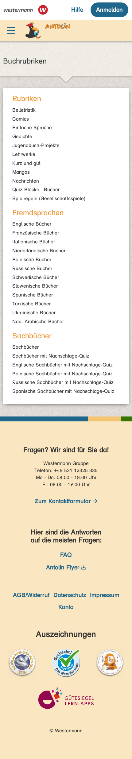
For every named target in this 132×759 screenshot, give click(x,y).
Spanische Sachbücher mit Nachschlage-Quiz (63, 391)
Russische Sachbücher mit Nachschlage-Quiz (63, 382)
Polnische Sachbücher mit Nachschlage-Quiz (62, 374)
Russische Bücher (32, 268)
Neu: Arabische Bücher (38, 321)
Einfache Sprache (32, 127)
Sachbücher (25, 347)
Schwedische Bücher (35, 277)
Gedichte (22, 136)
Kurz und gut (26, 163)
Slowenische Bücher (35, 286)
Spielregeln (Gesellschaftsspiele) (48, 198)
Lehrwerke (23, 154)
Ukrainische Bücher (34, 313)
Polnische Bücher (31, 259)
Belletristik (24, 110)
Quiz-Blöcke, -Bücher (36, 189)
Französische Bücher (35, 233)
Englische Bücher (31, 224)
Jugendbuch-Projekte (36, 145)
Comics (20, 119)
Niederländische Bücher (38, 251)
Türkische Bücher (31, 304)
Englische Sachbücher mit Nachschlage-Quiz (62, 365)
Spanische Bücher (32, 295)
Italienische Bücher (33, 242)
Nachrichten (25, 181)
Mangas (21, 172)
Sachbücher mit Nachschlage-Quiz (50, 356)
